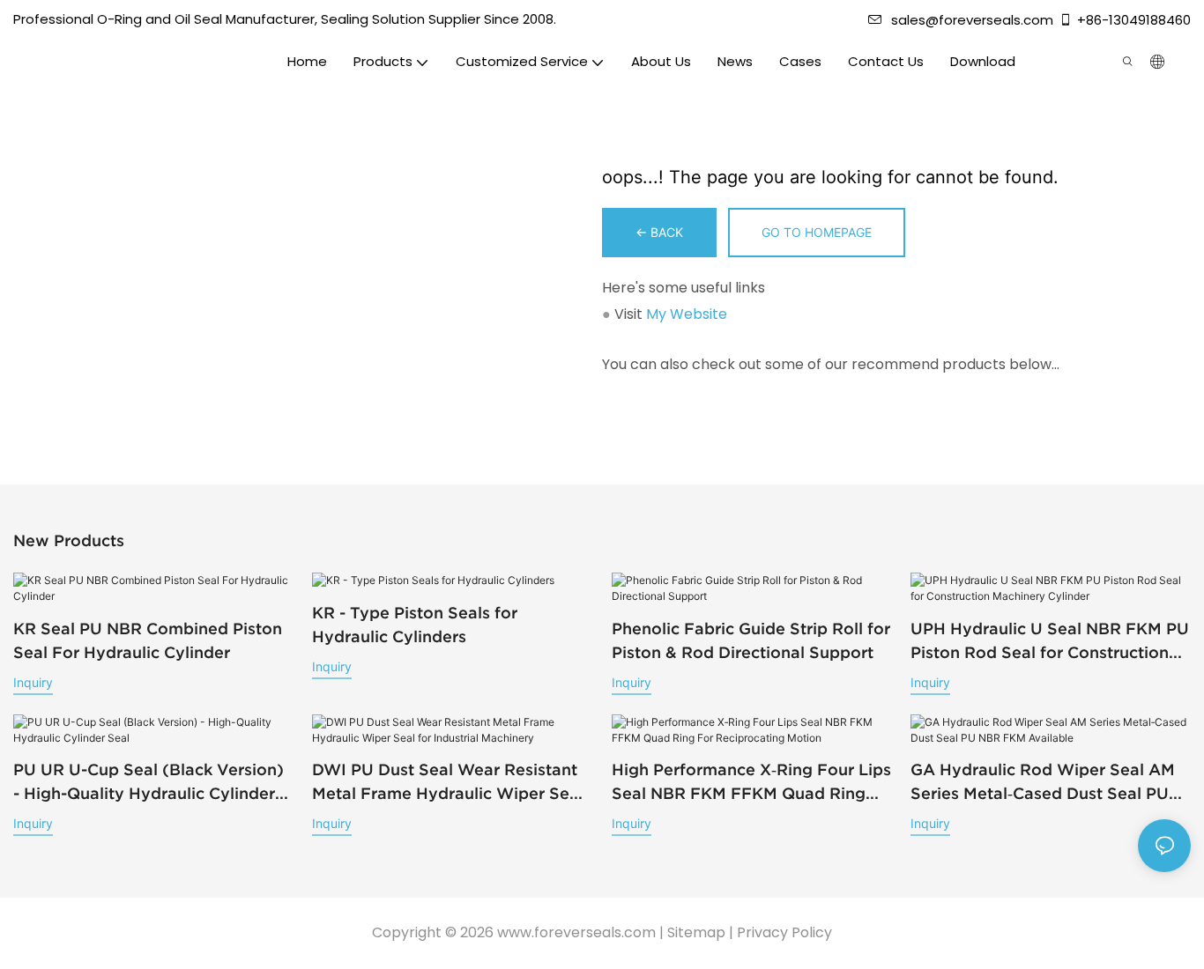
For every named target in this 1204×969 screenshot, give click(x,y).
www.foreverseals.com (576, 932)
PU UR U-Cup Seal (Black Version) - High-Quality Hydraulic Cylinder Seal (148, 782)
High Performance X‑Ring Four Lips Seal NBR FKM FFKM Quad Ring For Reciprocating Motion (751, 782)
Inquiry (33, 682)
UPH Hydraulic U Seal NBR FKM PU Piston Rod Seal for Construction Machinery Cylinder (1049, 641)
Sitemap (696, 932)
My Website (686, 314)
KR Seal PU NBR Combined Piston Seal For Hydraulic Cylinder (147, 640)
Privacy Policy (784, 932)
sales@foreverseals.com (972, 20)
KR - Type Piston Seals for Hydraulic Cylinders (414, 624)
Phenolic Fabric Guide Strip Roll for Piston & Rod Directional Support (751, 640)
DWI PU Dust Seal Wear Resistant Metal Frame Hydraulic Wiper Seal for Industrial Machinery (447, 782)
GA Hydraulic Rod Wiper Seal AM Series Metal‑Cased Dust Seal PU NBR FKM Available (1042, 782)
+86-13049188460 (1134, 20)
